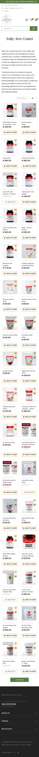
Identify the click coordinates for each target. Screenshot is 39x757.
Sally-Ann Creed (8, 120)
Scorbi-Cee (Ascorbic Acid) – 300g (28, 592)
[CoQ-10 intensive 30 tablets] (10, 215)
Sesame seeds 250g (10, 335)
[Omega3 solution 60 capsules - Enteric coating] (29, 394)
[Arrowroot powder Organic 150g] (10, 577)
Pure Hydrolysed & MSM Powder (9, 481)
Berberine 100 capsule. (7, 264)
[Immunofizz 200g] (10, 430)
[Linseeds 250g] (10, 359)
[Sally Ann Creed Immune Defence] (29, 542)
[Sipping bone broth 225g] (29, 359)
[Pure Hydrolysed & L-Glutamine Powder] (29, 430)
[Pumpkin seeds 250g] (29, 323)
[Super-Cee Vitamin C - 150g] (29, 649)
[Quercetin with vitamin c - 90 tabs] (10, 180)
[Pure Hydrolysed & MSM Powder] (10, 468)
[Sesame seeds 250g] (10, 323)
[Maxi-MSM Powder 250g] (29, 506)
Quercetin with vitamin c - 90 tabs (9, 193)
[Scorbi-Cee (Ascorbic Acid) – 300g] (29, 577)
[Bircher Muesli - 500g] (29, 110)
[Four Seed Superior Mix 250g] (10, 506)
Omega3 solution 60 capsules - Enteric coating (29, 409)
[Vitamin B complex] (29, 146)
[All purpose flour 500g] (10, 287)
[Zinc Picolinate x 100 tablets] (10, 613)
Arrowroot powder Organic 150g (9, 591)
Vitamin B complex (28, 158)
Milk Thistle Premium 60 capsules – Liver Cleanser (10, 124)
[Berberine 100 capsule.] (10, 251)
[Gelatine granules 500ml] (10, 394)
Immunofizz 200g (9, 442)
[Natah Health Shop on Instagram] (18, 752)
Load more (19, 680)
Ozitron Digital (25, 745)
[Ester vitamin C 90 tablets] (29, 180)
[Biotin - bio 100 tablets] (29, 215)
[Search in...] (33, 28)
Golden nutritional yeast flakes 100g (28, 264)
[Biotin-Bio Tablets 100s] (10, 649)
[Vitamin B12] (10, 146)
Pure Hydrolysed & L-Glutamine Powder (29, 443)
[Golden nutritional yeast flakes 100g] (29, 251)
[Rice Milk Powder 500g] (29, 468)
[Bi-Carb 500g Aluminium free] (29, 613)
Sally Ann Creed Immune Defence (28, 555)
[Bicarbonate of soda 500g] (29, 287)
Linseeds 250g (8, 371)
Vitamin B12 (7, 158)
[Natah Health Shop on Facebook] (14, 752)
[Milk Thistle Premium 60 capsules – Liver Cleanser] (10, 110)
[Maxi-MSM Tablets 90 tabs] (10, 542)
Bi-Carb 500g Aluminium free (27, 626)
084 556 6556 (9, 704)
